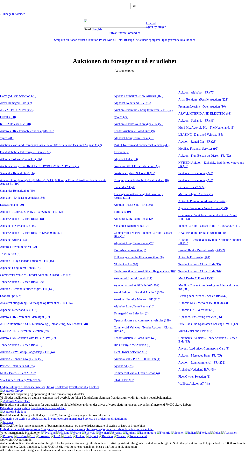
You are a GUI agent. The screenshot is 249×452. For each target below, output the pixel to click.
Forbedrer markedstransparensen (20, 429)
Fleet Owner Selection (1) (194, 376)
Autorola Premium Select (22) (18, 246)
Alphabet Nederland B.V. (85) (132, 103)
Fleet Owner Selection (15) (130, 352)
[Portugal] (6, 436)
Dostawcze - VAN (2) (191, 187)
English (97, 29)
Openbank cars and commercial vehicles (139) (142, 320)
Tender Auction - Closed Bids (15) (21, 345)
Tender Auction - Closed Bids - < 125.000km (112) (209, 225)
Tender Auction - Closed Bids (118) (22, 218)
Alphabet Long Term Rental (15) (20, 267)
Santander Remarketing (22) (195, 173)
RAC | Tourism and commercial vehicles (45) (141, 145)
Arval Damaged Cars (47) (16, 103)
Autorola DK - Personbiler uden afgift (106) (27, 131)
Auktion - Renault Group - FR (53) (21, 359)
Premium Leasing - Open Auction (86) (202, 106)
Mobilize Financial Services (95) (198, 148)
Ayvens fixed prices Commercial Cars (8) (203, 348)
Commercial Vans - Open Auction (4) (137, 373)
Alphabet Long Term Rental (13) (134, 138)
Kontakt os (61, 387)
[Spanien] (177, 432)
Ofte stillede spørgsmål (147, 39)
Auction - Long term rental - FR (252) (201, 362)
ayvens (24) (121, 117)
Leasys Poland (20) (12, 204)
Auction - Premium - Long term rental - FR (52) (143, 110)
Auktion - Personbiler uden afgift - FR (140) (27, 288)
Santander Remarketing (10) (131, 225)
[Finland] (79, 436)
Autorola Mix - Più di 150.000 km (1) (137, 359)
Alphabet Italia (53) (126, 159)
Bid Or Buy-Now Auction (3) (132, 345)
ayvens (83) (7, 138)
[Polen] (215, 432)
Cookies (94, 387)
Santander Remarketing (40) (17, 190)
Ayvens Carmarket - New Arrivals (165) (138, 96)
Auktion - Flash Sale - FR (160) (133, 204)
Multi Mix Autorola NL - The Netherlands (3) (206, 127)
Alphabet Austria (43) (13, 239)
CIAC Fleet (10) (124, 380)
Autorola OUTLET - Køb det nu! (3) (137, 166)
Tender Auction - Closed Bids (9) (134, 131)
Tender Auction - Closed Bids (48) (135, 338)
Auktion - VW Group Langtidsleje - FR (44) (27, 352)
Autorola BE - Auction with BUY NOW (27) (28, 338)
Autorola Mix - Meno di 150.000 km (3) (203, 303)
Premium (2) (121, 152)
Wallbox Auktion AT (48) (194, 383)
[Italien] (190, 432)
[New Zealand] (137, 436)
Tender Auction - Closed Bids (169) (200, 271)
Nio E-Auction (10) (126, 264)
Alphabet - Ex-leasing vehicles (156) (22, 197)
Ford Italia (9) (122, 211)
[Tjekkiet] (203, 432)
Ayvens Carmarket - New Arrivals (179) (203, 208)
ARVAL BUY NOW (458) (16, 110)
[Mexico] (120, 436)
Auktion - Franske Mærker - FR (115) (137, 299)
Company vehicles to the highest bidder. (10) (141, 180)
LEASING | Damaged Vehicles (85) (200, 134)
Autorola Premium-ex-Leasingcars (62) (202, 201)
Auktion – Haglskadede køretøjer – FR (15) (27, 260)
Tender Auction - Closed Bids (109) (22, 281)
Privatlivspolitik (78, 387)
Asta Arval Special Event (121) (133, 278)
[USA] (55, 436)
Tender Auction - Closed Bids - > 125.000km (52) (30, 232)
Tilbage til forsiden (13, 14)
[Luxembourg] (146, 432)
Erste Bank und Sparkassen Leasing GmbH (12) (208, 324)
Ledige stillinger (10, 387)
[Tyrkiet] (92, 436)
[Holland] (62, 432)
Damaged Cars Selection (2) (131, 313)
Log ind (151, 23)
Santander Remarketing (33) (195, 180)
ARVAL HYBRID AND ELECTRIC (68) (204, 113)
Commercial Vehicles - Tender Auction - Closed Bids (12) (35, 274)
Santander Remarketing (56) (17, 173)
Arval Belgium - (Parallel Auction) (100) (139, 292)
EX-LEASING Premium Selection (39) (24, 331)
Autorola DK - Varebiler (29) (196, 310)
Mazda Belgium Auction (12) (196, 194)
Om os (50, 387)
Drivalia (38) (8, 117)
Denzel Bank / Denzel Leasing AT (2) (201, 250)
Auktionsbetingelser (32, 387)
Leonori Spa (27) (10, 296)
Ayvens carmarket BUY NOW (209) (136, 285)
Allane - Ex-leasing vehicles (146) (21, 159)
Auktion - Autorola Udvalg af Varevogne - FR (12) (31, 211)
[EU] (31, 436)
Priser (102, 39)
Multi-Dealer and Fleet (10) (195, 331)
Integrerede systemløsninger (65, 418)
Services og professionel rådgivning (105, 418)
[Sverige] (116, 432)
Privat (113, 32)
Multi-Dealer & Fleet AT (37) (18, 373)
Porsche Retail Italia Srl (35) (17, 366)
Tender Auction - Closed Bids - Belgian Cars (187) (145, 271)
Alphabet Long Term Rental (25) (134, 218)
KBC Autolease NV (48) (15, 124)
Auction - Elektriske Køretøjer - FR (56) (138, 124)
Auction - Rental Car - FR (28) (197, 141)
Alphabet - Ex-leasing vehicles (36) (200, 317)
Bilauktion (6, 408)
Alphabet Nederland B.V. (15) (18, 310)
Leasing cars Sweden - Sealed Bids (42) (202, 296)
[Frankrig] (163, 432)
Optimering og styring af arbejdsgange (23, 418)
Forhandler (133, 32)
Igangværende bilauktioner (178, 39)
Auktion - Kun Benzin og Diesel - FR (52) (204, 155)
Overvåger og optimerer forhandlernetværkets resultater (119, 429)
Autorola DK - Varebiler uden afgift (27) (25, 317)
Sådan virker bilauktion (84, 39)
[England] (129, 432)
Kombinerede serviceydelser (48, 408)
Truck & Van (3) (10, 253)
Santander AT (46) (125, 187)
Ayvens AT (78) (123, 366)
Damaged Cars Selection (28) (18, 96)
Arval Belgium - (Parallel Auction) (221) (203, 99)
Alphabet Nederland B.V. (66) (197, 369)
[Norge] (66, 436)
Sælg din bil (61, 39)
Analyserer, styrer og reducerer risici (62, 429)
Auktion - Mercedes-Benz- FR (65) (200, 355)
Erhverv (121, 32)
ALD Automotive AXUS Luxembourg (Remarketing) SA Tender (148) (44, 324)
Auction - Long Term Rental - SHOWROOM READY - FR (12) (40, 166)
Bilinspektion (22, 408)
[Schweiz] (88, 432)
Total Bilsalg (124, 39)
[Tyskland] (48, 432)
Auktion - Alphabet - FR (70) (196, 92)
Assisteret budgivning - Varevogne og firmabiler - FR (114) (36, 303)
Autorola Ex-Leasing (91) (194, 257)
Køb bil (111, 39)
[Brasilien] (106, 436)
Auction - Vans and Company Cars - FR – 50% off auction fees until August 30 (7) (51, 145)
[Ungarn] (20, 436)
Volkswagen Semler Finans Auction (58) (139, 257)
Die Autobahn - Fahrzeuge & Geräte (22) (25, 152)
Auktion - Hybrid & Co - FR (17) (134, 173)
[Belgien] (102, 432)
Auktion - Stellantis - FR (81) (196, 120)
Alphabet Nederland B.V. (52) (18, 225)
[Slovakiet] (43, 436)
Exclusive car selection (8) (130, 250)
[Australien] (229, 432)
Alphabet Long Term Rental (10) (134, 306)
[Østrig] (75, 432)
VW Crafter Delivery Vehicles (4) (20, 380)
